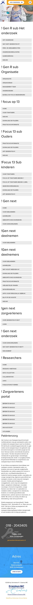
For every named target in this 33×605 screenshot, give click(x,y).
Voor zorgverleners (10, 224)
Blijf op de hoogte (9, 297)
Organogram (7, 83)
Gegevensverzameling (11, 186)
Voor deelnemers (9, 212)
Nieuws (5, 60)
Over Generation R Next (11, 320)
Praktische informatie (11, 124)
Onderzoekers (8, 91)
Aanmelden (7, 216)
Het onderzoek (8, 40)
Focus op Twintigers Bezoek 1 (13, 178)
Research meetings (9, 369)
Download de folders (10, 121)
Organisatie (7, 79)
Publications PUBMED (10, 385)
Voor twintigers (9, 112)
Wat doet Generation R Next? (13, 347)
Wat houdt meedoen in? (11, 269)
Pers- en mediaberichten (11, 48)
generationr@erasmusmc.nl (16, 540)
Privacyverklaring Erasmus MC (16, 594)
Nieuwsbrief (7, 351)
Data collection (8, 373)
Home (5, 108)
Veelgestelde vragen (10, 285)
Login (5, 324)
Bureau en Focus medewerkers (14, 95)
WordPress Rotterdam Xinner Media (16, 598)
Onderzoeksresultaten (11, 52)
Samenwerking (8, 56)
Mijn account (8, 427)
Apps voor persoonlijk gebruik (14, 293)
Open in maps (16, 571)
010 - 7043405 (16, 526)
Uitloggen (6, 431)
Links (4, 381)
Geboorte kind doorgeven (12, 220)
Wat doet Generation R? (11, 44)
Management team (9, 87)
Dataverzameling (9, 289)
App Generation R (9, 151)
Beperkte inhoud (9, 403)
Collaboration (8, 377)
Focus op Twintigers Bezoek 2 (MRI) (15, 182)
